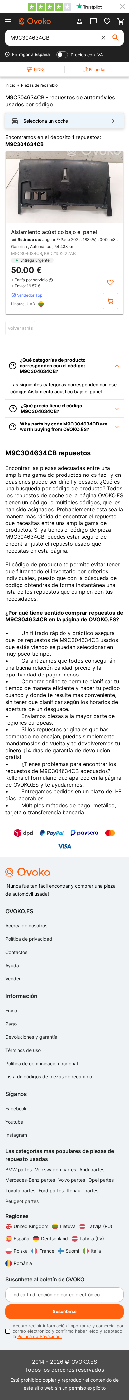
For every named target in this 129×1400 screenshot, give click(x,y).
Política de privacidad (28, 939)
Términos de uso (23, 1050)
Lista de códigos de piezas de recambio (48, 1076)
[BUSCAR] (116, 38)
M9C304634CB (26, 253)
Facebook (16, 1108)
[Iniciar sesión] (79, 21)
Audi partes (91, 1169)
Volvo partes (72, 1180)
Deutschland (54, 1238)
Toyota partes (21, 1190)
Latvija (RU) (99, 1226)
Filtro (39, 69)
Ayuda (12, 965)
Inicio (10, 85)
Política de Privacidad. (39, 1336)
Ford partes (52, 1190)
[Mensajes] (93, 21)
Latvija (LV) (92, 1238)
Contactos (16, 952)
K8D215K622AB (60, 253)
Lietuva (68, 1226)
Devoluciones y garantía (31, 1037)
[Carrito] (121, 21)
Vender (13, 978)
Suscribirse (65, 1311)
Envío (11, 1010)
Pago (11, 1023)
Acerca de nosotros (26, 925)
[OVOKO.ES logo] (35, 21)
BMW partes (19, 1169)
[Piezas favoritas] (107, 21)
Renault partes (82, 1190)
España (21, 1238)
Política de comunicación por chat (41, 1063)
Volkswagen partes (56, 1169)
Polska (21, 1251)
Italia (96, 1251)
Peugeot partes (22, 1201)
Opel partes (101, 1180)
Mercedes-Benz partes (30, 1180)
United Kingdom (31, 1226)
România (23, 1263)
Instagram (16, 1135)
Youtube (14, 1122)
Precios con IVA (87, 54)
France (46, 1251)
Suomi (72, 1251)
